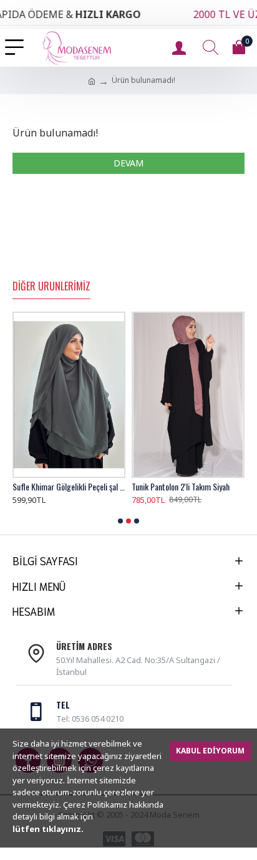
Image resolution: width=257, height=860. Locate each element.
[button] (120, 520)
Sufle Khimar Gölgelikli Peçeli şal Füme (68, 486)
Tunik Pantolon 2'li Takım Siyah (181, 486)
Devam (128, 163)
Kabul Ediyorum (210, 750)
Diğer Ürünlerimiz (51, 287)
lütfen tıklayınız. (48, 828)
